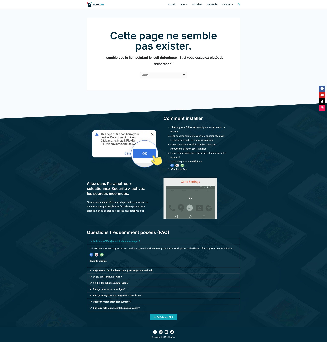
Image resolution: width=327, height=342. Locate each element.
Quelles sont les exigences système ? (112, 301)
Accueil (171, 4)
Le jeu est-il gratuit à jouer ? (107, 276)
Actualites (197, 4)
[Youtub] (166, 332)
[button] (186, 4)
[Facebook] (155, 332)
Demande (212, 4)
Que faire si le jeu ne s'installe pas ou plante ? (116, 308)
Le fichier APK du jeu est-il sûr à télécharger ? (116, 241)
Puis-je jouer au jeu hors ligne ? (109, 289)
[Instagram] (161, 332)
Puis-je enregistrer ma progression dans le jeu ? (118, 295)
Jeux (182, 4)
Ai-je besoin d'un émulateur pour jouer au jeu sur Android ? (123, 270)
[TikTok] (172, 332)
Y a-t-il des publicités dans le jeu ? (110, 283)
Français (226, 4)
